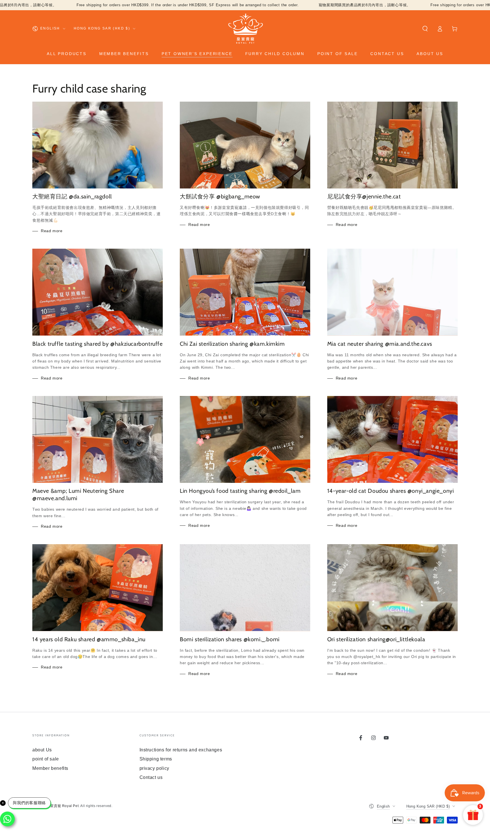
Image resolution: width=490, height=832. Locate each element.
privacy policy (154, 768)
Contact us (151, 777)
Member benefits (50, 768)
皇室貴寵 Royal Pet (63, 806)
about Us (42, 749)
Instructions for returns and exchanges (181, 749)
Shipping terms (156, 758)
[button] (425, 28)
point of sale (45, 758)
